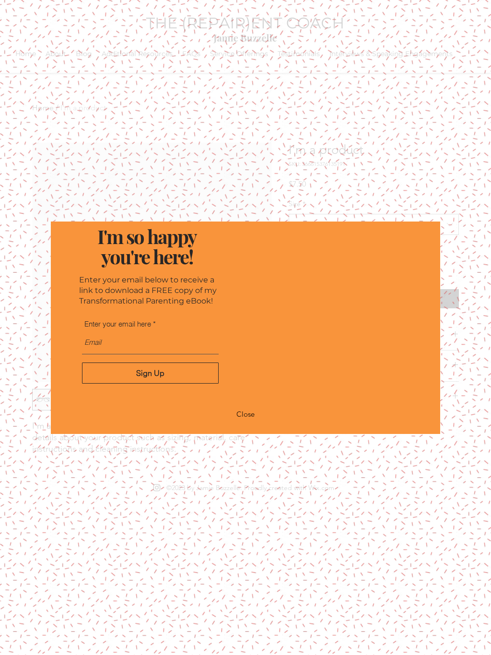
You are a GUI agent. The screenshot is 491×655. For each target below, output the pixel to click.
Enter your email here (117, 324)
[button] (245, 414)
